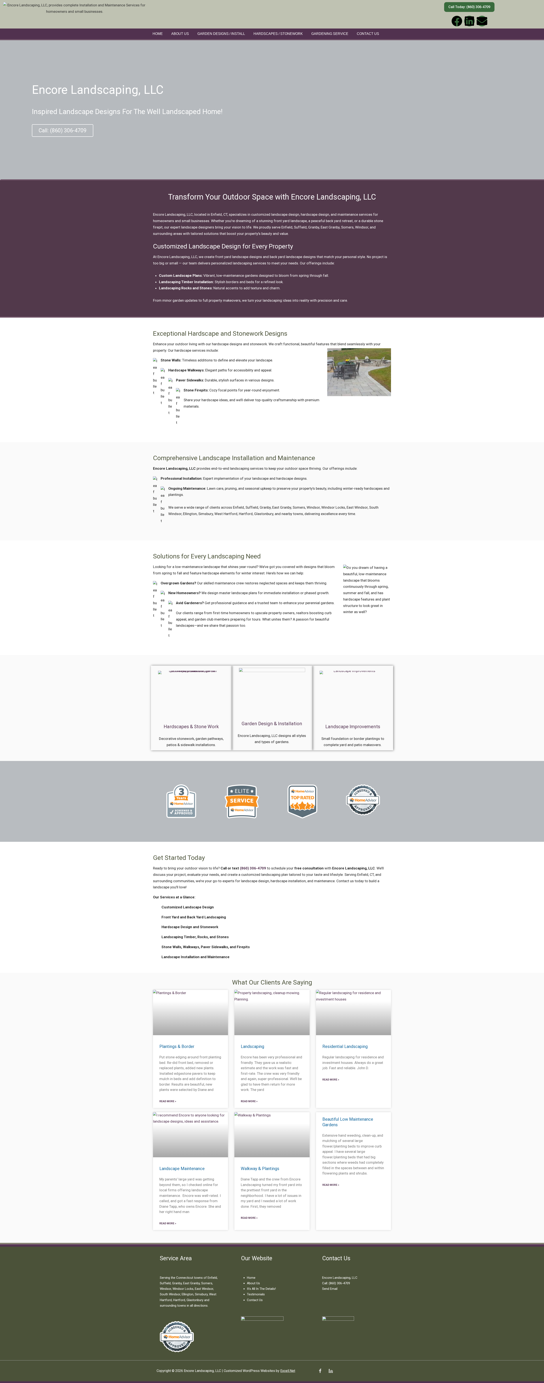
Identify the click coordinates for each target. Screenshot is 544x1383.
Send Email (329, 1289)
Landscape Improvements (352, 726)
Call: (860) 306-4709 (336, 1283)
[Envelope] (482, 21)
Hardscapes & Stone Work (191, 726)
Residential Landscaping (345, 1046)
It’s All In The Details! (261, 1289)
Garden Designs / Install (221, 34)
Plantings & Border (176, 1046)
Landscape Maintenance (182, 1168)
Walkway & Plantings (260, 1168)
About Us (180, 34)
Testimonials (256, 1294)
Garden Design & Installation (272, 723)
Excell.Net (287, 1371)
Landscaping (252, 1046)
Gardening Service (329, 34)
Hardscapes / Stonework (278, 34)
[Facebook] (457, 21)
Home (158, 34)
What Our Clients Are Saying (272, 982)
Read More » (167, 1101)
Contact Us (368, 34)
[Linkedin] (469, 21)
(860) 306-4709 (253, 868)
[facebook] (320, 1370)
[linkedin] (331, 1370)
